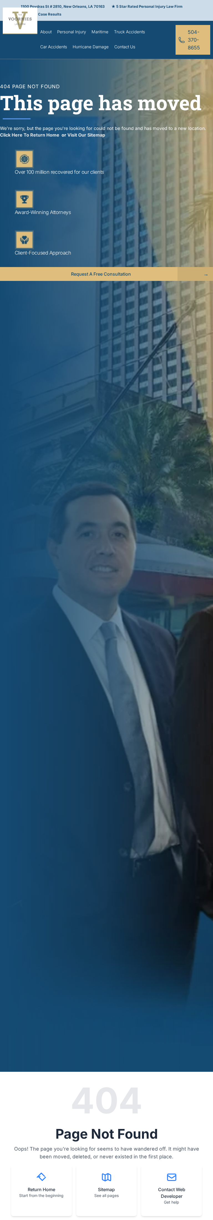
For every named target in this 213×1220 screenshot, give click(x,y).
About (46, 31)
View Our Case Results (41, 14)
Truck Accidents (129, 31)
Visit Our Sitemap (86, 135)
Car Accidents (53, 46)
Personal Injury (71, 31)
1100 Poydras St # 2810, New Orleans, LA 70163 (63, 6)
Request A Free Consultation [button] (101, 274)
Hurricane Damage (91, 46)
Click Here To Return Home (30, 135)
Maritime (100, 31)
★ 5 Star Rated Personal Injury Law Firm (146, 6)
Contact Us (124, 46)
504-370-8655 (194, 40)
